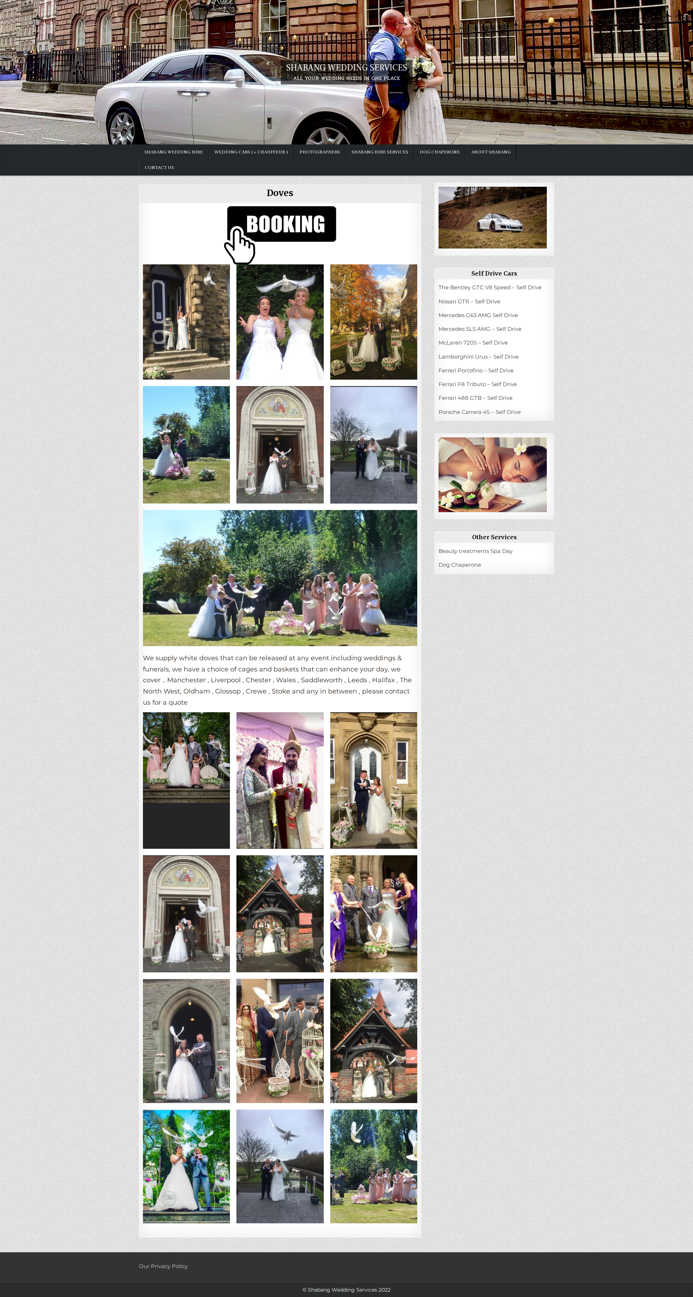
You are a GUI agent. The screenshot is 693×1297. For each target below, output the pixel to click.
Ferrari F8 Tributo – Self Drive (478, 384)
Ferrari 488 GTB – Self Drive (476, 397)
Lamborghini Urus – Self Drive (479, 356)
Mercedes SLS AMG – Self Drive (480, 328)
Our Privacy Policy (163, 1266)
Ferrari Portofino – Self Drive (476, 370)
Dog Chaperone (440, 152)
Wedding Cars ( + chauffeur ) (251, 152)
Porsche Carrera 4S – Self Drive (480, 411)
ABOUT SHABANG (491, 152)
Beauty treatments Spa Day (476, 551)
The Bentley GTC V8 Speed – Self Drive (490, 287)
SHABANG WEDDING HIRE (173, 152)
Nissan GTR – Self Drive (469, 301)
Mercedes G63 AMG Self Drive (478, 315)
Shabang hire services (380, 152)
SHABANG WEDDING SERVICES (346, 67)
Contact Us (159, 167)
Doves (280, 193)
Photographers (320, 152)
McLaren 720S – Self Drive (473, 342)
